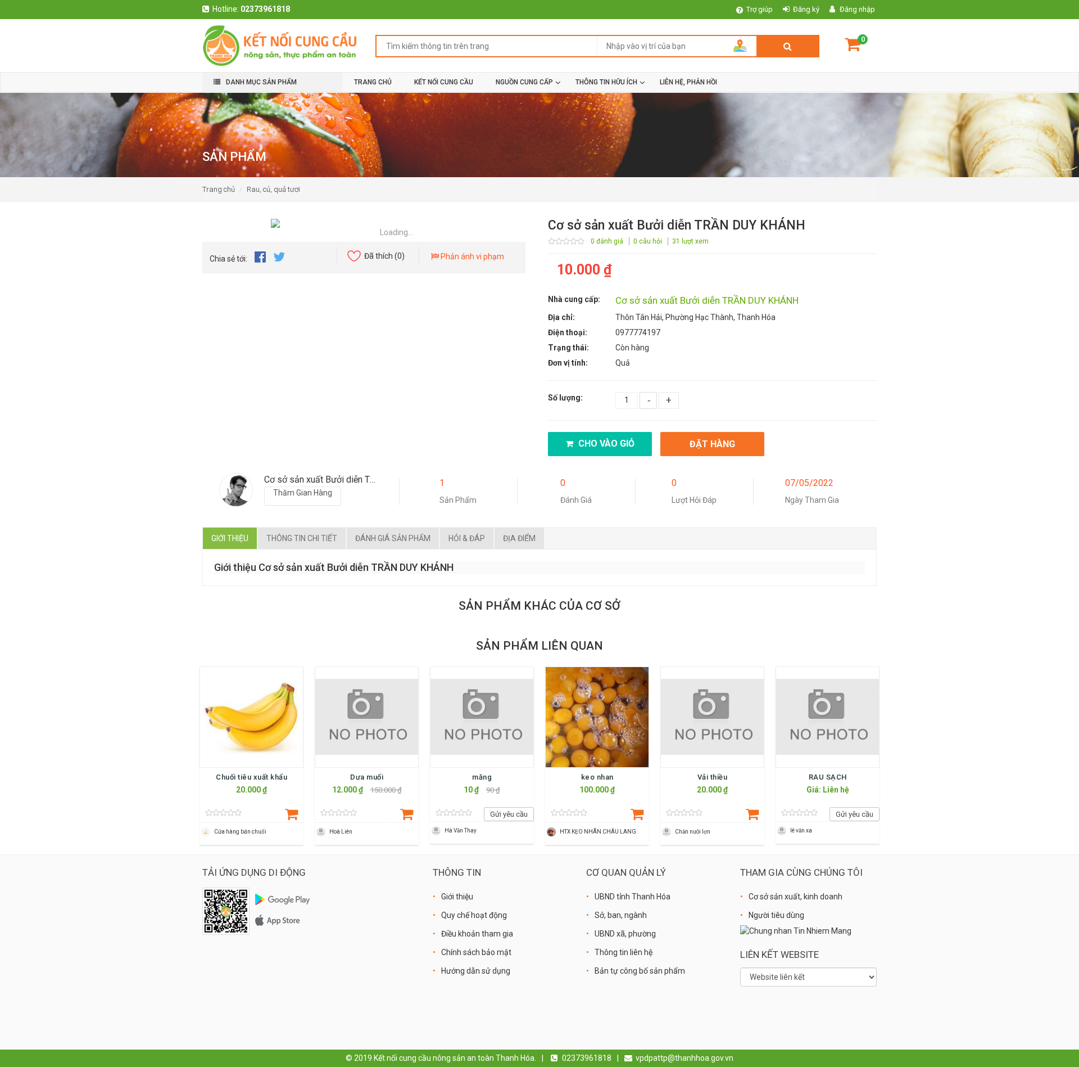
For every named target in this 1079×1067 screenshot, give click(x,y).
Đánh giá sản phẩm (392, 538)
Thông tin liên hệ (623, 952)
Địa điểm (519, 538)
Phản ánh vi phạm (471, 256)
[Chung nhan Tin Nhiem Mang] (795, 930)
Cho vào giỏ (605, 443)
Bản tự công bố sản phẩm (640, 970)
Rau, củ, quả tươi (273, 189)
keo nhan (597, 777)
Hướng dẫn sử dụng (475, 970)
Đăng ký (806, 9)
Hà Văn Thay (461, 830)
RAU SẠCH (828, 777)
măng (482, 777)
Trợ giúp (759, 9)
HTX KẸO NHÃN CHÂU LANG (598, 832)
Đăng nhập (857, 9)
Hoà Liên (340, 832)
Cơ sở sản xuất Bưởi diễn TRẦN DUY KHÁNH (707, 300)
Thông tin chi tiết (301, 538)
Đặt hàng (712, 444)
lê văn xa (801, 830)
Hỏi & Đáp (466, 538)
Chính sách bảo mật (476, 952)
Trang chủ (218, 189)
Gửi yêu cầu (509, 814)
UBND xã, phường (625, 933)
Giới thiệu (229, 538)
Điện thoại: (567, 332)
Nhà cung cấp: (574, 299)
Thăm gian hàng (302, 492)
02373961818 (265, 8)
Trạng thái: (568, 347)
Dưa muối (366, 777)
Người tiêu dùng (776, 915)
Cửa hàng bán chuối (240, 832)
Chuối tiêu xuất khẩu (251, 777)
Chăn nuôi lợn (692, 832)
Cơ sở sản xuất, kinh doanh (795, 896)
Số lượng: (565, 397)
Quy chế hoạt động (474, 915)
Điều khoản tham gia (477, 933)
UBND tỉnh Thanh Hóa (632, 896)
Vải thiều (712, 777)
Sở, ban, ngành (621, 915)
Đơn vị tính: (568, 362)
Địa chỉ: (561, 317)
